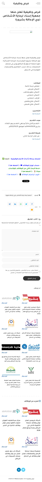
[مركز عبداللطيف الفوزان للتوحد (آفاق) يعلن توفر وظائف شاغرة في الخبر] (11, 298)
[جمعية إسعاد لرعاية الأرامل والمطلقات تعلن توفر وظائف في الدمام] (31, 324)
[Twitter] (26, 204)
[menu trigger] (37, 3)
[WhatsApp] (20, 204)
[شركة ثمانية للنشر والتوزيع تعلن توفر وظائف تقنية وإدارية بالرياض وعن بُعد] (11, 348)
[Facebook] (32, 204)
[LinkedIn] (19, 470)
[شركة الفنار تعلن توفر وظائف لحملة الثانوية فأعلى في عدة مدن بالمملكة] (31, 348)
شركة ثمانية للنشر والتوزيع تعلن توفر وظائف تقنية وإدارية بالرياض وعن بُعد (11, 359)
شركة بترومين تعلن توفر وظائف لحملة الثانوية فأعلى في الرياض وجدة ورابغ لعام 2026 (31, 425)
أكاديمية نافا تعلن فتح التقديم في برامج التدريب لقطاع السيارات (32, 383)
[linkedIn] (15, 204)
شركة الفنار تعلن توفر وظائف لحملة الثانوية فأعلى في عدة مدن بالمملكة (31, 359)
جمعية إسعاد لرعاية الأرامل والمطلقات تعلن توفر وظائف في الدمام (31, 335)
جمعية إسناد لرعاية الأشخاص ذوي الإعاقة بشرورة (18, 195)
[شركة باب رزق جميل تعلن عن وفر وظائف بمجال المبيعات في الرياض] (11, 324)
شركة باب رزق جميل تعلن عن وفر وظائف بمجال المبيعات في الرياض (11, 335)
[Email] (32, 209)
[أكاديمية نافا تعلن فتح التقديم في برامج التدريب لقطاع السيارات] (31, 371)
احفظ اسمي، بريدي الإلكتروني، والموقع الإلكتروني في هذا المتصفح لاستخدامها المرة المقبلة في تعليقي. (21, 271)
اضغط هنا (36, 114)
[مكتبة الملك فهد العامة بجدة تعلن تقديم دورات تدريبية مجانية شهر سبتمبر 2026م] (11, 371)
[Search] (4, 3)
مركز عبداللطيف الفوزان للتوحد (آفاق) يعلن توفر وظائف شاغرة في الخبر (12, 309)
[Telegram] (9, 204)
